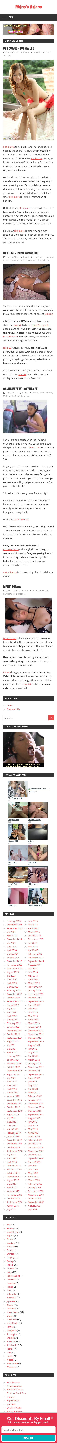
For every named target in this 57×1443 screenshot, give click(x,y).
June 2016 (33, 921)
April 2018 (12, 1162)
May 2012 (33, 1052)
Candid (10, 1250)
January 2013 (34, 1026)
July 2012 (32, 1048)
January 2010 (34, 1143)
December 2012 (35, 1030)
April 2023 (12, 983)
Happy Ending (13, 1275)
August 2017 (13, 1180)
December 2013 (35, 994)
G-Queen (11, 1396)
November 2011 (36, 1067)
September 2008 (36, 1202)
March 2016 (34, 932)
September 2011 (36, 1074)
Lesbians (11, 1308)
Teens (9, 1348)
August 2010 (34, 1118)
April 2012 (33, 1056)
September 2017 (15, 1176)
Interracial (11, 1297)
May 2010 (33, 1129)
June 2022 (11, 1012)
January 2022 (13, 1026)
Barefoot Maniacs (15, 1389)
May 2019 (11, 1125)
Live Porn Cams (14, 1407)
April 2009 (33, 1176)
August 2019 (13, 1114)
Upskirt (10, 1356)
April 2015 (33, 950)
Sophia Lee (36, 158)
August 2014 (34, 964)
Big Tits (10, 1235)
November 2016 (14, 1194)
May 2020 (11, 1085)
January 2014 (34, 990)
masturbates (10, 336)
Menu (11, 17)
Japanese (49, 257)
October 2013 (34, 997)
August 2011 (34, 1078)
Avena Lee (34, 447)
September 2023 (15, 968)
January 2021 (13, 1059)
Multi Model (39, 52)
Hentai (10, 1286)
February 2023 (14, 990)
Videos (10, 1359)
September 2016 (15, 1202)
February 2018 (14, 1165)
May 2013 (33, 1016)
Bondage (37, 590)
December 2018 (14, 1140)
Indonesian (12, 1294)
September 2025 (15, 928)
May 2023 (11, 979)
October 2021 (13, 1034)
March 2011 (34, 1092)
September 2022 (15, 1001)
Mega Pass (22, 260)
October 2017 (13, 1172)
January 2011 (34, 1099)
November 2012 (36, 1034)
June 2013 (33, 1012)
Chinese (48, 392)
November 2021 (14, 1030)
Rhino (26, 52)
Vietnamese (12, 1363)
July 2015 (32, 943)
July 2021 (11, 1045)
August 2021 (13, 1041)
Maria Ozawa (12, 586)
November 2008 (36, 1194)
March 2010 (34, 1136)
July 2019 (11, 1118)
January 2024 (13, 957)
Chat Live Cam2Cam (16, 1393)
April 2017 (12, 1187)
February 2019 (14, 1132)
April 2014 (33, 979)
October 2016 (13, 1198)
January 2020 (13, 1096)
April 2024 (12, 950)
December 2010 (35, 1103)
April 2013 (33, 1019)
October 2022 (13, 997)
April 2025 (12, 935)
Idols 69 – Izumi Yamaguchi (21, 253)
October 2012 (34, 1037)
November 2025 (14, 924)
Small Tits (44, 260)
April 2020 (12, 1089)
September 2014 (36, 961)
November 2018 (14, 1143)
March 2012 (34, 1059)
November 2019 (14, 1103)
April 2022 (12, 1016)
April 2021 (12, 1052)
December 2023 (14, 961)
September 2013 (36, 1001)
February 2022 (14, 1023)
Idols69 (17, 325)
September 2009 (36, 1158)
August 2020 (13, 1074)
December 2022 (14, 994)
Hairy (36, 257)
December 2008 (35, 1191)
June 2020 (11, 1081)
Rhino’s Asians (28, 7)
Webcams (11, 1367)
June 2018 (11, 1158)
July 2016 (11, 1209)
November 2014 (36, 957)
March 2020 (12, 1092)
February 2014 (35, 986)
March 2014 (34, 983)
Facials (45, 590)
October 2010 (34, 1110)
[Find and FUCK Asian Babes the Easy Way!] (23, 766)
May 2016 (33, 924)
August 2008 (34, 1205)
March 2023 (12, 986)
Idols (42, 257)
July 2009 (32, 1165)
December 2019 (14, 1099)
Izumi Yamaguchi (40, 325)
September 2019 (15, 1110)
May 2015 (33, 946)
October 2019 (13, 1107)
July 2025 (11, 932)
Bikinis (10, 1239)
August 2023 (13, 972)
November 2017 (14, 1169)
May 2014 (33, 975)
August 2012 (34, 1045)
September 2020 (15, 1070)
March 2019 (12, 1129)
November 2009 (36, 1151)
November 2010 (36, 1107)
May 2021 (11, 1048)
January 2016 (34, 935)
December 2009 (35, 1147)
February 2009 (35, 1183)
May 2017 (11, 1183)
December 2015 (35, 939)
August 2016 (13, 1205)
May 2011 (33, 1085)
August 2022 (13, 1005)
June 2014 (33, 972)
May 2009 (33, 1172)
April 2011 (33, 1089)
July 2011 (32, 1081)
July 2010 (32, 1121)
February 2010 (35, 1140)
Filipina (10, 1268)
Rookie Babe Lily (14, 1411)
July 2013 (32, 1008)
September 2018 (15, 1151)
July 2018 (11, 1154)
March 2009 (34, 1180)
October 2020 (13, 1067)
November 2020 (14, 1063)
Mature (10, 1316)
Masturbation (9, 260)
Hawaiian (11, 1283)
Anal (9, 1224)
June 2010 (33, 1125)
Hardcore (7, 594)
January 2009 (34, 1187)
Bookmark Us (13, 709)
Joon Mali (11, 1404)
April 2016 (33, 928)
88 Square (8, 146)
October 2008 (34, 1198)
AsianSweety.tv (11, 549)
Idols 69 (49, 313)
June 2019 (11, 1121)
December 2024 (14, 939)
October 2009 (34, 1154)
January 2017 (13, 1191)
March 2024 (12, 953)
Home (9, 705)
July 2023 (11, 975)
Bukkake (11, 1246)
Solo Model (12, 1345)
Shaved (10, 1337)
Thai (9, 55)
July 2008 (32, 1209)
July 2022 (11, 1008)
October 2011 (34, 1070)
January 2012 (34, 1063)
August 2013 (34, 1005)
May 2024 (11, 946)
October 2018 (13, 1147)
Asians (10, 1228)
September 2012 (36, 1041)
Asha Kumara (13, 1382)
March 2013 (34, 1023)
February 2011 (35, 1096)
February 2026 (14, 921)
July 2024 (11, 943)
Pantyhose (12, 1330)
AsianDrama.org (14, 1385)
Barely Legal (38, 392)
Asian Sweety (21, 519)
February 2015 (35, 953)
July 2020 (11, 1078)
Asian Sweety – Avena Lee (20, 389)
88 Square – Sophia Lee (18, 48)
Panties (10, 1326)
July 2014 (32, 968)
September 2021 (15, 1037)
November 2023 (14, 964)
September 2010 (36, 1114)
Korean (10, 1305)
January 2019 (13, 1136)
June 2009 (33, 1169)
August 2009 (34, 1162)
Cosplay (10, 1257)
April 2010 (33, 1132)
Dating (10, 1261)
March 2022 (12, 1019)
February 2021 (14, 1056)
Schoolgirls (12, 1334)
